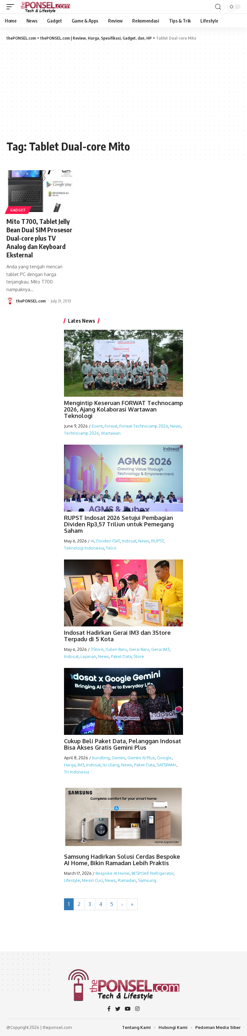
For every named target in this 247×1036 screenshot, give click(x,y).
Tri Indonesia (76, 771)
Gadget (18, 210)
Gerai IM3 (160, 649)
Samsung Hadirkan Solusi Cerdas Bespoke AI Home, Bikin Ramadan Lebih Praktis (122, 859)
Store (138, 656)
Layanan (88, 656)
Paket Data (121, 656)
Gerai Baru (139, 649)
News (175, 426)
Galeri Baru (116, 649)
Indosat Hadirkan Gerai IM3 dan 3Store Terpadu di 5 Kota (117, 636)
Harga (70, 764)
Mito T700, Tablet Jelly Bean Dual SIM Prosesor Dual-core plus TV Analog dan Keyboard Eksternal (39, 238)
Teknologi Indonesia (84, 547)
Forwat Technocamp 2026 (143, 426)
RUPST (157, 540)
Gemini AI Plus (141, 757)
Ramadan (127, 880)
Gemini (118, 757)
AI (92, 540)
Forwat (111, 426)
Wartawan (111, 433)
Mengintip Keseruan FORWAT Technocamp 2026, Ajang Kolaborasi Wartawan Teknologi (123, 409)
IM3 (81, 764)
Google (164, 757)
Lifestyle (72, 880)
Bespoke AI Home (113, 873)
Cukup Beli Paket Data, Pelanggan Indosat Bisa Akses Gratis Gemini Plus (122, 744)
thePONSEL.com (31, 300)
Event (97, 426)
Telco (111, 547)
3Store (97, 649)
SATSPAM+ (167, 764)
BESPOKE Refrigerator (153, 873)
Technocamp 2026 (81, 433)
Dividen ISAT (108, 540)
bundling (101, 757)
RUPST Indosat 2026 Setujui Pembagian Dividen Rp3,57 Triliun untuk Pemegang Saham (119, 524)
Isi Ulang (111, 764)
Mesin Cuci (92, 880)
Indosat (129, 540)
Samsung (147, 880)
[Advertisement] (123, 90)
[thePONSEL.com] (45, 7)
